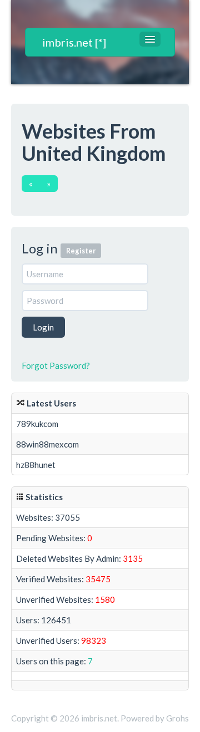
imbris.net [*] (74, 42)
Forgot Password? (56, 365)
